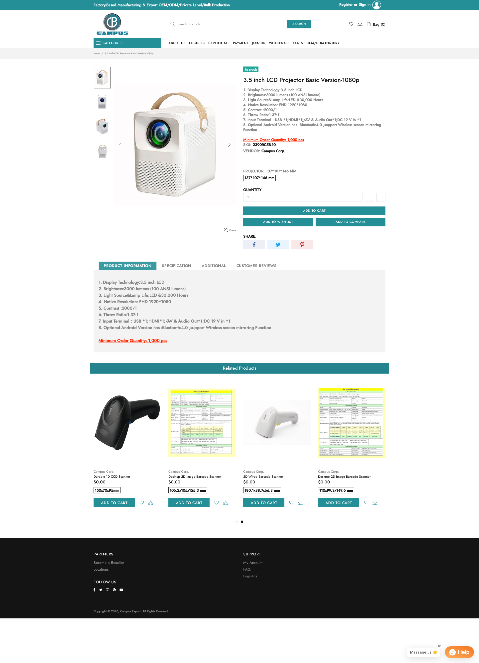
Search (299, 23)
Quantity (252, 189)
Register (346, 4)
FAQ (246, 569)
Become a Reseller (109, 562)
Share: (249, 236)
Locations (101, 569)
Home (97, 53)
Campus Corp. (104, 471)
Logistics (250, 576)
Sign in (365, 4)
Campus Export (112, 24)
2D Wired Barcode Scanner (263, 476)
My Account (252, 562)
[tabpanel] (277, 449)
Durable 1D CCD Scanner (112, 476)
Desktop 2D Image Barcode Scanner (194, 476)
